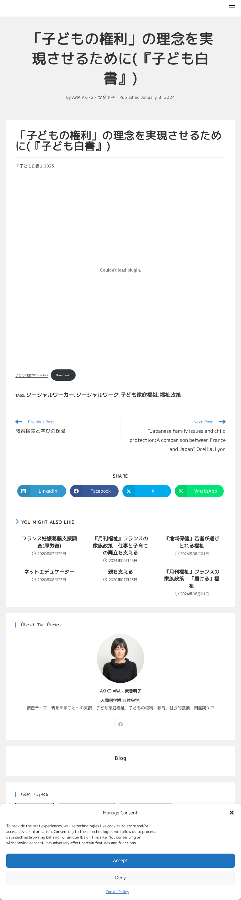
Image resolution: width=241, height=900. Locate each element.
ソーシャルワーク (97, 394)
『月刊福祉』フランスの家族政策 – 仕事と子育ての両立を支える (120, 545)
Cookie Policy (117, 891)
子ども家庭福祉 (139, 394)
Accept (120, 860)
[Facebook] (120, 724)
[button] (231, 812)
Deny (120, 877)
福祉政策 (170, 394)
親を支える (120, 571)
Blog (120, 757)
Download (63, 375)
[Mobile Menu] (232, 8)
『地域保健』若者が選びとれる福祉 (191, 542)
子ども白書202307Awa (31, 375)
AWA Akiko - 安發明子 (93, 97)
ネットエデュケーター (49, 571)
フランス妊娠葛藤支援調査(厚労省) (49, 542)
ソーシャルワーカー (50, 394)
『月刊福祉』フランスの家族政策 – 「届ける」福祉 (191, 578)
